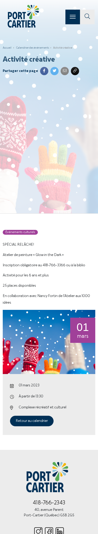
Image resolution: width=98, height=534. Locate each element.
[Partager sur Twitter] (54, 71)
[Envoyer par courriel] (65, 71)
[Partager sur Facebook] (44, 71)
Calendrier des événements (32, 48)
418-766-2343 (49, 503)
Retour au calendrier (32, 421)
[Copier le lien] (75, 71)
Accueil (7, 48)
